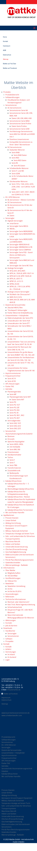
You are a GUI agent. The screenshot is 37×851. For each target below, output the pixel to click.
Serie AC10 (12, 378)
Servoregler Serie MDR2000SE (21, 231)
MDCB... (13, 229)
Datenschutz (7, 55)
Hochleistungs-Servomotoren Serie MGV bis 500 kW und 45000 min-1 (22, 134)
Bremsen (11, 436)
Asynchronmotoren (13, 373)
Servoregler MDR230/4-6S (19, 244)
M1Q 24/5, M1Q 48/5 (17, 271)
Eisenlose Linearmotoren (19, 139)
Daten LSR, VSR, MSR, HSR (22, 118)
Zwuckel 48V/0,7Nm (15, 307)
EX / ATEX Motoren (12, 197)
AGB (4, 50)
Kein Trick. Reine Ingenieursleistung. (21, 604)
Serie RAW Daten (20, 155)
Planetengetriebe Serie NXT (20, 397)
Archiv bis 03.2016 (14, 591)
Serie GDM (16, 173)
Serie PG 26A (14, 410)
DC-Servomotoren (15, 147)
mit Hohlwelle (15, 447)
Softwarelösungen (12, 97)
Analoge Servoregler (15, 268)
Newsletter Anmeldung (16, 586)
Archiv (10, 589)
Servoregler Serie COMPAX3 (20, 250)
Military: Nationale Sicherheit (16, 531)
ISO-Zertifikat (12, 576)
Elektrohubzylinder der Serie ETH (20, 318)
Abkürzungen (10, 620)
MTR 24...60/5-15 (16, 278)
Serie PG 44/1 (15, 418)
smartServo (14, 223)
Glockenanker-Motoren (19, 181)
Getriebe (8, 389)
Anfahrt (8, 649)
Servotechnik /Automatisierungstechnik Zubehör (17, 769)
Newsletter (9, 583)
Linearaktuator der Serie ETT (19, 323)
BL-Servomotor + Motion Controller (21, 200)
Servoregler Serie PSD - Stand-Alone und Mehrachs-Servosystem (21, 255)
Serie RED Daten (20, 160)
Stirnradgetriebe (14, 420)
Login (7, 660)
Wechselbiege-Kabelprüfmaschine (21, 489)
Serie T (12, 462)
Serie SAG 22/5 (15, 428)
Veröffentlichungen (12, 578)
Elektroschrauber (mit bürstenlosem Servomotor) (16, 825)
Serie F (12, 460)
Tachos (10, 457)
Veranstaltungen (11, 594)
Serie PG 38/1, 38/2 (17, 415)
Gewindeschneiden (12, 562)
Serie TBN (13, 465)
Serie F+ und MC (18, 171)
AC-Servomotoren (14, 108)
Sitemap (5, 59)
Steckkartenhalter (14, 455)
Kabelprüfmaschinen (13, 481)
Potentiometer (13, 452)
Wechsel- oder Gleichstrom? (18, 602)
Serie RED (15, 158)
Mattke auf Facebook (10, 68)
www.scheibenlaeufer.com (12, 715)
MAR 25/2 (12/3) (16, 297)
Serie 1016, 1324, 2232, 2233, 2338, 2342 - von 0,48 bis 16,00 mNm (23, 186)
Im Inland (11, 654)
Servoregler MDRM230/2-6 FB (21, 247)
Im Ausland (12, 657)
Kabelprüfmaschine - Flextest (19, 497)
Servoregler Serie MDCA (19, 226)
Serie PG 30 (14, 413)
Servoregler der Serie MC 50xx (21, 265)
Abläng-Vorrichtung (13, 523)
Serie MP (13, 394)
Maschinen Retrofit (12, 541)
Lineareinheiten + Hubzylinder (17, 315)
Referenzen (9, 597)
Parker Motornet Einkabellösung (20, 313)
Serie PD (13, 402)
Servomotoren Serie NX (19, 110)
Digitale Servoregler (15, 221)
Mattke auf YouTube (9, 64)
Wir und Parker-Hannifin (14, 512)
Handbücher (10, 631)
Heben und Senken (12, 544)
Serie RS (15, 163)
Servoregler (9, 218)
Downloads (7, 628)
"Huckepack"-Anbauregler (17, 310)
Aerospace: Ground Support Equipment (17, 798)
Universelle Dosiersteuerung (16, 547)
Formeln (8, 623)
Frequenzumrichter (12, 376)
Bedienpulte (14, 473)
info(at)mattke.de (13, 690)
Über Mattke (10, 570)
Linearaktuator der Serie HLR (19, 321)
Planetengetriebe (14, 392)
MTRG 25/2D (14, 284)
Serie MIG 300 (15, 449)
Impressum (6, 46)
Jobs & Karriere (11, 625)
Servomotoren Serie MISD (20, 121)
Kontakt (5, 41)
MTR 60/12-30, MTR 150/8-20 (20, 276)
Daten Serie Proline (19, 126)
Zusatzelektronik (14, 470)
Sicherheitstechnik (15, 607)
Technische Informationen (15, 599)
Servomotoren (11, 105)
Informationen (9, 568)
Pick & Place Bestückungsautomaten (19, 560)
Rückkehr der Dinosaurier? (20, 294)
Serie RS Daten (19, 166)
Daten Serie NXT (18, 399)
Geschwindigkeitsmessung (15, 552)
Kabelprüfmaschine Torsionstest (20, 510)
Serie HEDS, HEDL (16, 444)
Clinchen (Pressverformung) (16, 549)
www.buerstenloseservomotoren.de (15, 713)
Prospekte (9, 641)
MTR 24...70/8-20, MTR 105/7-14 (22, 273)
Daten (12, 215)
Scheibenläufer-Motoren (19, 168)
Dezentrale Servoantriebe (15, 305)
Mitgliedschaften (14, 573)
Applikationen (8, 515)
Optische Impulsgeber (16, 441)
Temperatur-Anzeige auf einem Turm (19, 533)
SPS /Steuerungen (12, 384)
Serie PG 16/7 (15, 405)
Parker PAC (9, 386)
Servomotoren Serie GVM (19, 129)
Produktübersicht (12, 95)
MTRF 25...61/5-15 (16, 281)
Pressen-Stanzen (11, 518)
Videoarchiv (12, 581)
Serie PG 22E (14, 407)
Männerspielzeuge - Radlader (16, 565)
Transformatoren (14, 468)
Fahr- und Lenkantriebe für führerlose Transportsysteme (16, 807)
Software (8, 639)
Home (5, 37)
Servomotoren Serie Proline (20, 123)
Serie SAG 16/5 (15, 423)
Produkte (7, 92)
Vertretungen (10, 652)
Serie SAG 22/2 (15, 426)
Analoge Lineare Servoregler (18, 292)
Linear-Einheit (10, 520)
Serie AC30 (12, 381)
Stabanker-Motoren (17, 150)
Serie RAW (16, 152)
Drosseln (11, 439)
